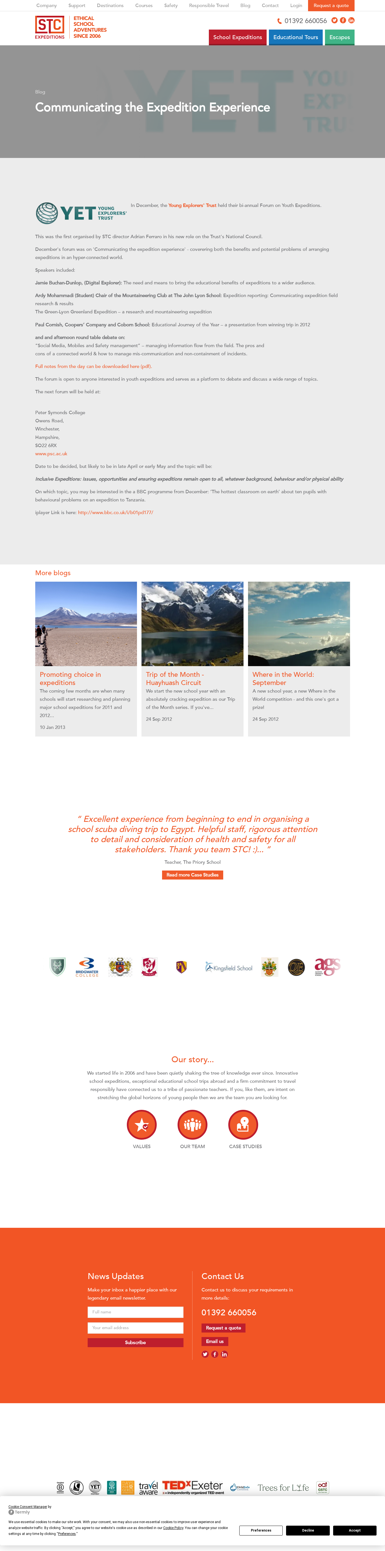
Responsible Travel (209, 5)
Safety (171, 5)
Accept (355, 1530)
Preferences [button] (67, 1534)
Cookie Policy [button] (173, 1528)
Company (46, 5)
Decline (308, 1530)
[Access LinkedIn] (351, 20)
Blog (245, 5)
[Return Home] (73, 28)
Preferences (261, 1530)
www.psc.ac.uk (51, 454)
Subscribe (135, 1342)
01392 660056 (229, 1312)
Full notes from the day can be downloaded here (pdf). (93, 366)
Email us (215, 1341)
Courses (144, 5)
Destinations (110, 5)
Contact (270, 5)
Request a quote (331, 5)
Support (76, 5)
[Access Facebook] (343, 20)
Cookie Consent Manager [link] (27, 1507)
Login (296, 5)
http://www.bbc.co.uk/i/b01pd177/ (115, 512)
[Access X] (334, 20)
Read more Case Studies (193, 875)
